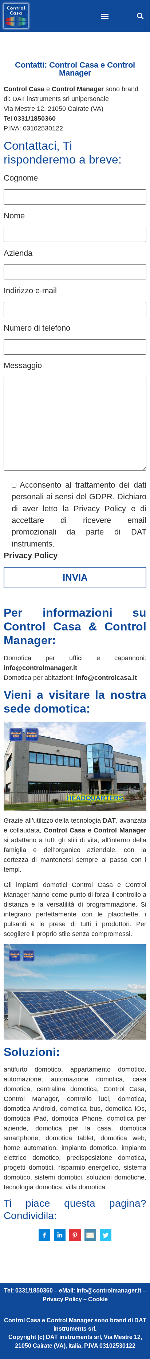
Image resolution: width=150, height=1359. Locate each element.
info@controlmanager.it (40, 668)
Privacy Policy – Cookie (75, 1299)
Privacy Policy (31, 555)
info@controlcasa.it (106, 677)
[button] (105, 16)
